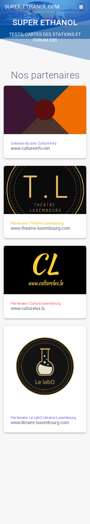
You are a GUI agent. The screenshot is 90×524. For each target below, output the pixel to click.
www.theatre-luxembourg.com (40, 228)
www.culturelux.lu (28, 308)
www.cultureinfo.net (30, 148)
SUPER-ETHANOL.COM (32, 6)
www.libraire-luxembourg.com (40, 423)
